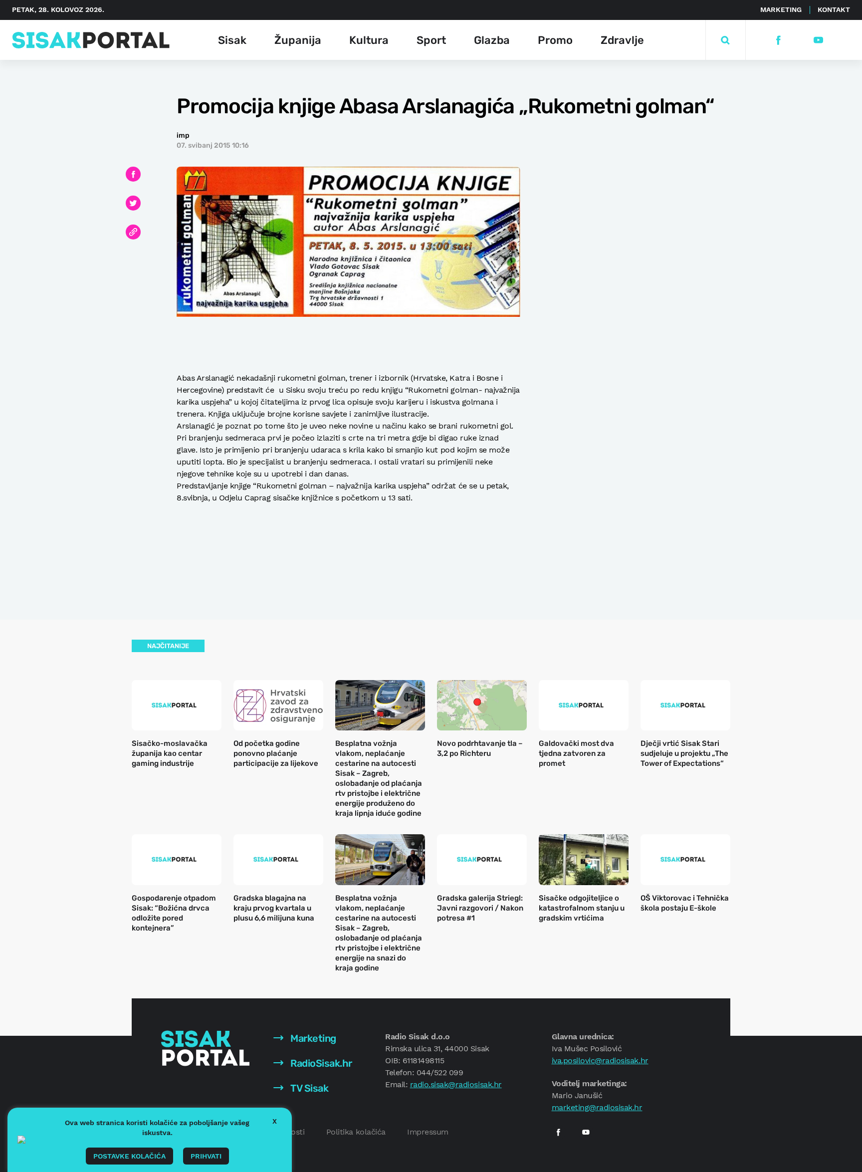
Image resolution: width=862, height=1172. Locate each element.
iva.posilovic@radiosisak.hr (600, 1060)
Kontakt (834, 9)
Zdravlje (622, 40)
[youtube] (818, 40)
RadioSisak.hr (320, 1063)
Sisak (232, 40)
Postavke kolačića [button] (129, 1156)
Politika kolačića (356, 1132)
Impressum (427, 1132)
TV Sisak (308, 1088)
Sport (431, 40)
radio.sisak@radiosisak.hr (456, 1084)
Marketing (781, 9)
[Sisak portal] (91, 40)
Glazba (492, 40)
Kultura (369, 40)
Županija (297, 40)
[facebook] (778, 40)
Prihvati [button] (206, 1156)
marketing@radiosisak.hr (597, 1107)
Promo (555, 40)
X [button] (274, 1121)
